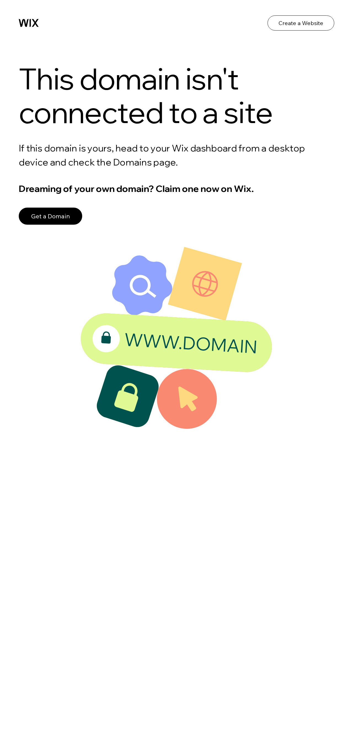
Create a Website (301, 23)
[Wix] (29, 23)
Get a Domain (50, 216)
